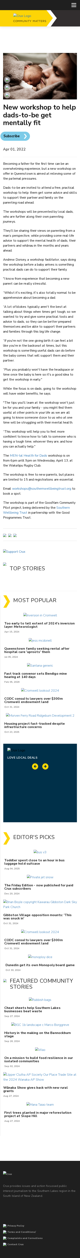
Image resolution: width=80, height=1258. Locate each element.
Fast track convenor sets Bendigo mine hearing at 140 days (35, 675)
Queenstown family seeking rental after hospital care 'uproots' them (37, 650)
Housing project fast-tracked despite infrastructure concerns (34, 725)
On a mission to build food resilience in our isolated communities (38, 1059)
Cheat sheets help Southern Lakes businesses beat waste (32, 1009)
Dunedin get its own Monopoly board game (40, 965)
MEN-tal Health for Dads (28, 455)
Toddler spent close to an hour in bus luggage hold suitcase (34, 862)
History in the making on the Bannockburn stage (37, 1034)
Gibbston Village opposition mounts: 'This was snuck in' (37, 916)
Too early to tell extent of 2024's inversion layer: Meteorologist (39, 625)
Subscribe (11, 136)
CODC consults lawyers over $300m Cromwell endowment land (33, 700)
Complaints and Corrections (25, 1238)
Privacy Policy (15, 1225)
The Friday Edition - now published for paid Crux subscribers (38, 887)
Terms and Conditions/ (21, 1232)
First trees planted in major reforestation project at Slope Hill (37, 1114)
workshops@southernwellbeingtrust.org (41, 488)
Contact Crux (15, 1244)
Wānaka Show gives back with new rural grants (35, 1089)
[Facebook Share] (7, 95)
